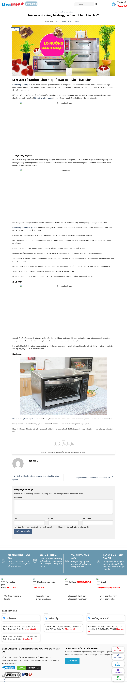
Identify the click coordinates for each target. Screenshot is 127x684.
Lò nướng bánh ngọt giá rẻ (23, 227)
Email (51, 518)
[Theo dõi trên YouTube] (30, 674)
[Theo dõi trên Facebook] (23, 674)
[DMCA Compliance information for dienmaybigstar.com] (11, 675)
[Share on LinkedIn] (72, 444)
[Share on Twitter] (59, 444)
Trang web (86, 518)
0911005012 (118, 650)
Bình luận (18, 497)
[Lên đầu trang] (4, 680)
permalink (82, 452)
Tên (16, 518)
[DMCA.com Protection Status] (29, 668)
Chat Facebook (118, 658)
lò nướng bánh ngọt (43, 98)
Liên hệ (118, 680)
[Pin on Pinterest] (67, 444)
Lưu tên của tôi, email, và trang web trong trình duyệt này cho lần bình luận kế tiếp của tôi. (53, 527)
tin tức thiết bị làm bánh (63, 12)
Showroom (118, 672)
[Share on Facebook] (55, 444)
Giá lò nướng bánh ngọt (22, 419)
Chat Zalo (118, 665)
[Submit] (96, 4)
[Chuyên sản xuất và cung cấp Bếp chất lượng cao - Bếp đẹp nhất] (13, 3)
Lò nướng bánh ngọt (21, 85)
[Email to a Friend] (63, 444)
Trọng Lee (78, 21)
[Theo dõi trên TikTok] (26, 674)
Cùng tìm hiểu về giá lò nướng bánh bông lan (93, 477)
